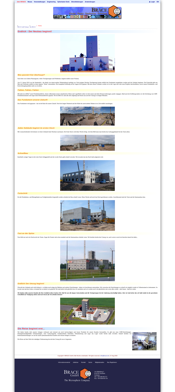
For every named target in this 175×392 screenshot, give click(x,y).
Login (153, 2)
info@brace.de (104, 355)
